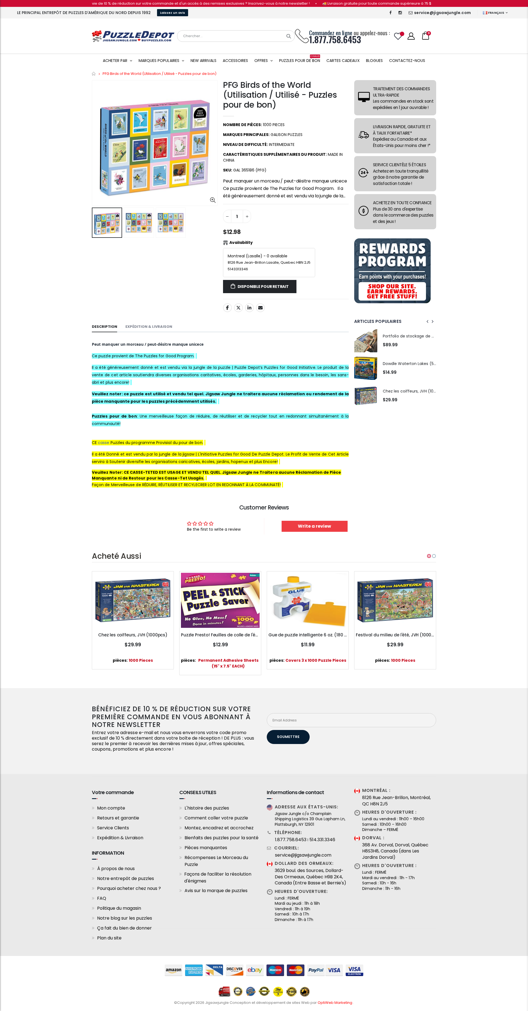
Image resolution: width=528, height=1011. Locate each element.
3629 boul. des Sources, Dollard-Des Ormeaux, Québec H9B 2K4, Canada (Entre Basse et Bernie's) (310, 877)
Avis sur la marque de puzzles (216, 890)
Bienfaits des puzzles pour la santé (221, 838)
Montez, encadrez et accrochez (219, 828)
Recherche (289, 36)
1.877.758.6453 (290, 840)
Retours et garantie (118, 818)
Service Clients (113, 828)
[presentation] (427, 321)
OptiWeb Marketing (335, 1002)
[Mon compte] (411, 36)
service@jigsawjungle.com (442, 12)
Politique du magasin (119, 908)
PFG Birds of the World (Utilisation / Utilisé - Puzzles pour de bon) (280, 95)
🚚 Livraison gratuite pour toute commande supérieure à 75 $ (349, 3)
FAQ (101, 898)
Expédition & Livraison (120, 838)
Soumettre (288, 736)
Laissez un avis (172, 12)
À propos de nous (116, 868)
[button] (429, 556)
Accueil (94, 73)
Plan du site (109, 938)
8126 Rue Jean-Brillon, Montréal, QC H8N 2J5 (396, 801)
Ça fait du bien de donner (124, 928)
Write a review (314, 526)
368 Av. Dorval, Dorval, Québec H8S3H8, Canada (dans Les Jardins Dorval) (395, 851)
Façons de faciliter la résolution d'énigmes (217, 877)
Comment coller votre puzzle (216, 818)
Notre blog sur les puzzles (124, 918)
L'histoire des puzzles (207, 808)
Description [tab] (104, 326)
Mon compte (111, 808)
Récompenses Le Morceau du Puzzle (216, 861)
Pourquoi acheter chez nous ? (129, 888)
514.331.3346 (322, 840)
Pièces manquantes (206, 847)
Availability (241, 242)
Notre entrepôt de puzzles (125, 878)
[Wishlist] (398, 36)
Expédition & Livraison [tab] (148, 326)
